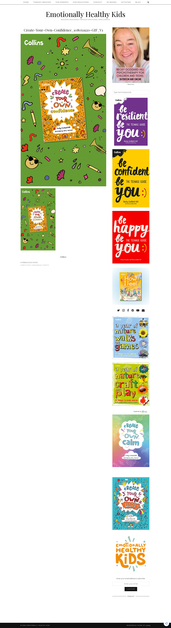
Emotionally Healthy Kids (85, 14)
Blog (138, 2)
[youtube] (137, 310)
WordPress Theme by (138, 625)
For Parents (62, 2)
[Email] (143, 310)
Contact (97, 2)
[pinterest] (132, 310)
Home (26, 2)
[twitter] (118, 310)
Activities (126, 2)
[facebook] (128, 310)
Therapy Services (42, 2)
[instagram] (123, 310)
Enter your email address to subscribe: (131, 578)
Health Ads (137, 411)
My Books (111, 2)
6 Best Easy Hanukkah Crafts (35, 264)
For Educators (81, 2)
